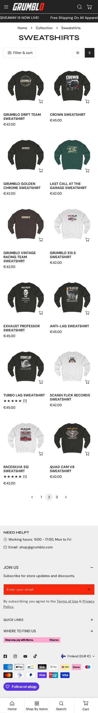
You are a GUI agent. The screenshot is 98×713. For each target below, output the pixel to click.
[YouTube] (25, 656)
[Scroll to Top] (89, 688)
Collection (44, 28)
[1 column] (78, 53)
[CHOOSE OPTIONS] (41, 101)
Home (22, 28)
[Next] (64, 497)
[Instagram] (15, 656)
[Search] (80, 7)
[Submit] (88, 589)
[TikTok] (35, 656)
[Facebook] (5, 656)
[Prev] (33, 497)
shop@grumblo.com (36, 547)
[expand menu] (6, 7)
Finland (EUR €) (79, 656)
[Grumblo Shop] (28, 6)
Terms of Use (67, 601)
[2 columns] (90, 53)
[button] (90, 7)
